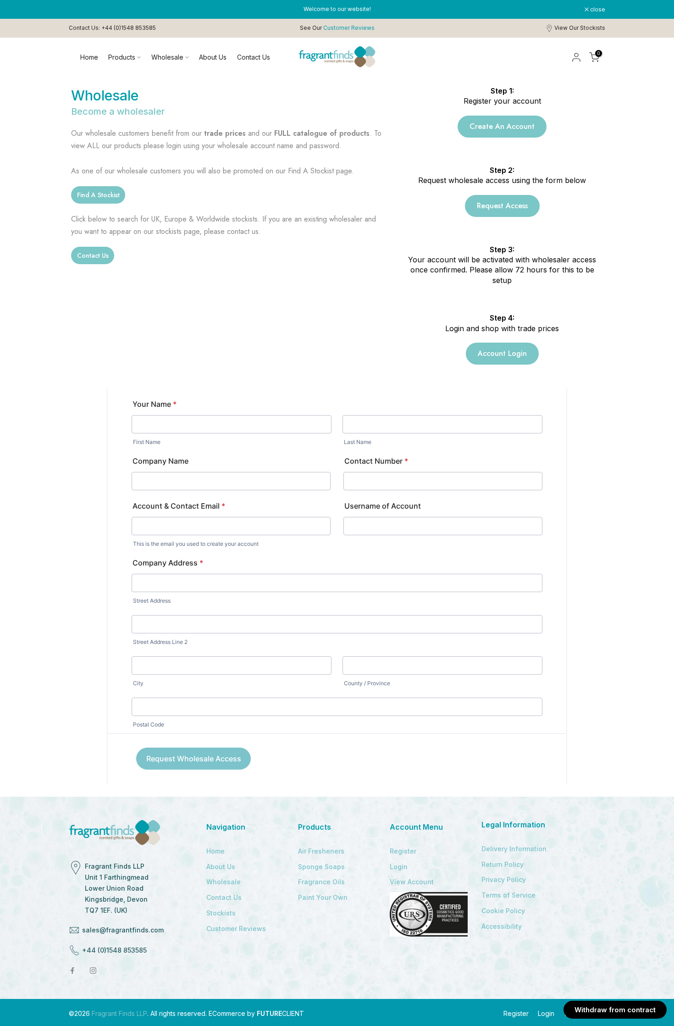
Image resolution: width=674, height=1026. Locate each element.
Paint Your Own (323, 897)
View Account (412, 882)
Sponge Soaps (321, 867)
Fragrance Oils (321, 882)
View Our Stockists (579, 27)
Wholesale (167, 57)
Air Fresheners (321, 851)
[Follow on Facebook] (72, 970)
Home (89, 57)
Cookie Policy (503, 911)
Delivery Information (514, 849)
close (81, 9)
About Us (213, 57)
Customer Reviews (236, 928)
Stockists (221, 913)
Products (121, 57)
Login (399, 867)
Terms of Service (508, 895)
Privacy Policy (503, 879)
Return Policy (502, 864)
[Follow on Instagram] (93, 970)
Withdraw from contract (615, 1009)
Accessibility (501, 926)
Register (403, 851)
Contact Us (253, 57)
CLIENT (280, 1013)
